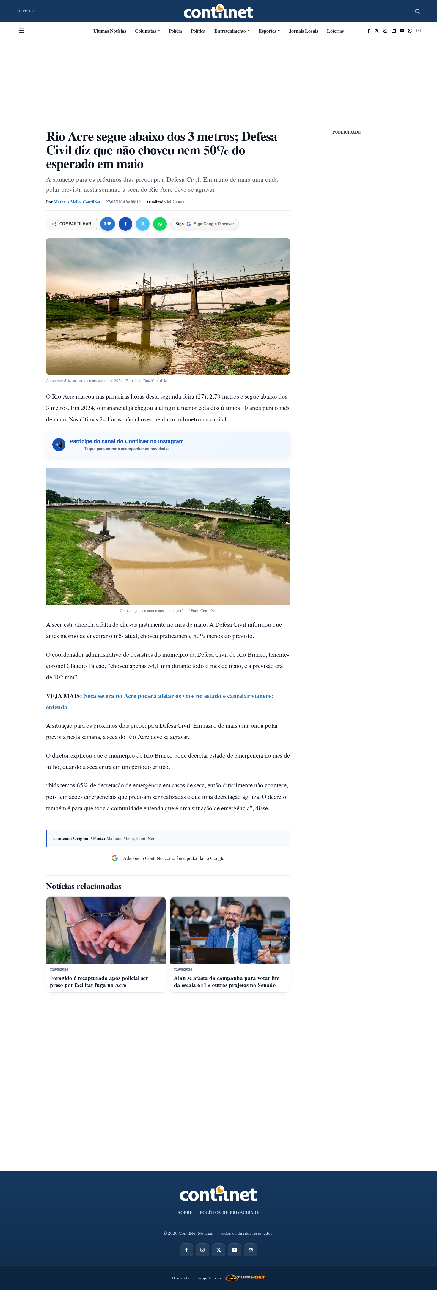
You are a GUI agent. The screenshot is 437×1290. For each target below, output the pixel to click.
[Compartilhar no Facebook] (125, 224)
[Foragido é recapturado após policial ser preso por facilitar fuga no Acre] (106, 930)
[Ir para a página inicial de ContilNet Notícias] (218, 1193)
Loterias (335, 30)
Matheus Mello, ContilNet (77, 202)
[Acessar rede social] (369, 31)
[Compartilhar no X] (143, 224)
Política (198, 30)
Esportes (267, 30)
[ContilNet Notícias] (219, 11)
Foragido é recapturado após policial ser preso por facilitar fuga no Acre (99, 981)
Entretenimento (230, 30)
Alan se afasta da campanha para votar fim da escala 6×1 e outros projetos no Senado (227, 981)
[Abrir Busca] (417, 11)
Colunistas (145, 30)
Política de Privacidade (230, 1212)
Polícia (175, 30)
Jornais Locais (303, 30)
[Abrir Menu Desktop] (21, 31)
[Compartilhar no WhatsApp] (160, 224)
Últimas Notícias (109, 30)
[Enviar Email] (418, 31)
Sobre (185, 1212)
